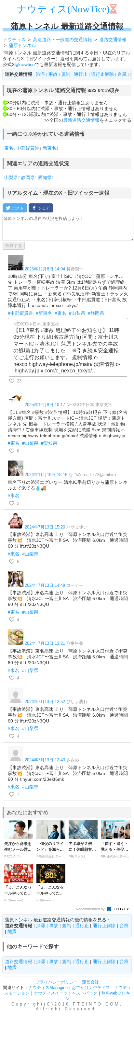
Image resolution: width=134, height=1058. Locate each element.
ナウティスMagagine (48, 987)
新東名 (49, 148)
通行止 (80, 74)
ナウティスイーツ (51, 993)
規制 (65, 74)
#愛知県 (49, 443)
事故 (53, 74)
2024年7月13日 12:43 (45, 759)
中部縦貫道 (28, 148)
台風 (122, 74)
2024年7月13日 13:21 (45, 643)
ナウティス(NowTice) (63, 9)
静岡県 (28, 177)
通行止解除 (102, 74)
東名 (8, 148)
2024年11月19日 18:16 (46, 474)
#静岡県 (96, 313)
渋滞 (40, 74)
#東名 (60, 313)
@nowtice (25, 64)
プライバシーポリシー (56, 982)
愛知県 (45, 177)
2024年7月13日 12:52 (45, 701)
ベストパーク (84, 993)
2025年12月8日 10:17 (45, 404)
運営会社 (90, 982)
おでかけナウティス (91, 987)
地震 (12, 931)
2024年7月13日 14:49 (45, 585)
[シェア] (41, 207)
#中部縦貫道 (20, 313)
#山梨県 (77, 313)
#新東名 (44, 313)
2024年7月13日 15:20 (45, 527)
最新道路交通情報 (81, 120)
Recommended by (91, 909)
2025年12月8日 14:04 (45, 269)
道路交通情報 (18, 961)
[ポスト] (15, 207)
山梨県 (11, 177)
